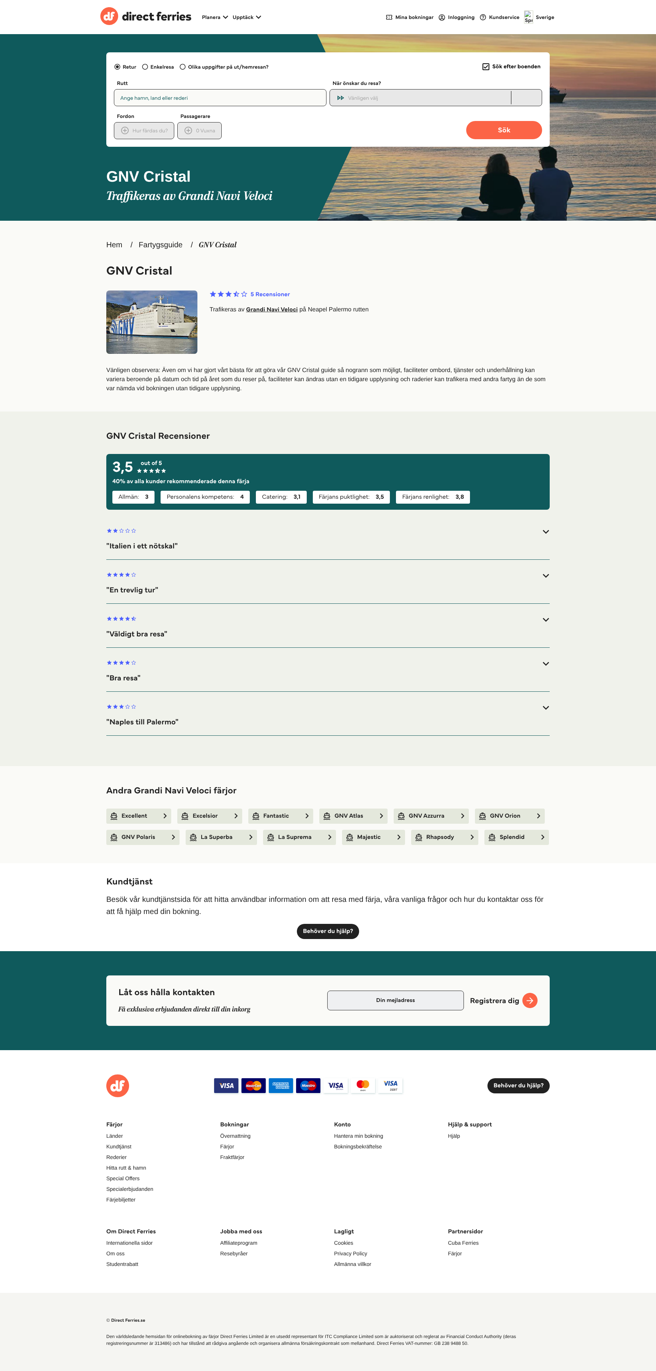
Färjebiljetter (121, 1200)
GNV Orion (505, 816)
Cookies (343, 1243)
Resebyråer (234, 1253)
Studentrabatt (122, 1264)
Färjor (227, 1146)
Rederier (116, 1157)
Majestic (369, 837)
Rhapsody (440, 837)
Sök (504, 130)
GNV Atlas (348, 816)
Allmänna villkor (352, 1264)
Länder (114, 1136)
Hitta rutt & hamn (126, 1168)
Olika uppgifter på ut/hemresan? (228, 67)
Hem (114, 245)
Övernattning (235, 1136)
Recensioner (270, 295)
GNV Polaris (138, 837)
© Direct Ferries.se (125, 1320)
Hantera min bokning (358, 1136)
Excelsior (205, 816)
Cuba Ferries (463, 1243)
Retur (129, 67)
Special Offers (123, 1178)
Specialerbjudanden (129, 1189)
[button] (328, 539)
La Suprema (295, 837)
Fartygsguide (161, 245)
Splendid (512, 837)
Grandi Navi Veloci (272, 309)
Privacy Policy (350, 1253)
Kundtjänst (118, 1146)
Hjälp (454, 1136)
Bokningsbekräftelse (358, 1146)
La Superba (217, 837)
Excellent (134, 816)
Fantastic (276, 816)
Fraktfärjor (232, 1157)
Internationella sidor (129, 1243)
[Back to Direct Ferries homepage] (145, 17)
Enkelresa (162, 67)
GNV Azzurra (427, 816)
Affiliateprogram (238, 1243)
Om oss (115, 1253)
